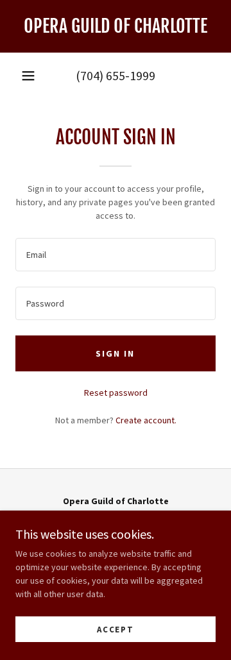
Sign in (115, 353)
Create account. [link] (146, 420)
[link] (115, 26)
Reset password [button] (116, 392)
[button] (28, 76)
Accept (115, 629)
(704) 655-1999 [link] (115, 75)
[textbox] (115, 254)
